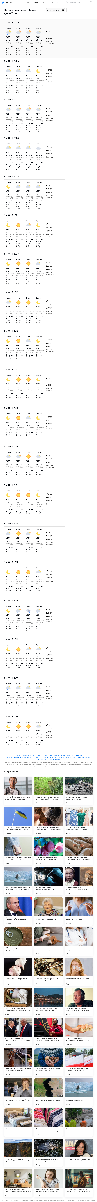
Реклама (16, 1200)
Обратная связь (70, 1200)
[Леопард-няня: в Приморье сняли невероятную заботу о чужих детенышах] (48, 791)
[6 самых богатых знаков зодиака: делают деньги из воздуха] (18, 791)
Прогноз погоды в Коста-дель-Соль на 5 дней (66, 756)
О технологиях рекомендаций (56, 1200)
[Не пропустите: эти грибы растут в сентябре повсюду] (48, 1062)
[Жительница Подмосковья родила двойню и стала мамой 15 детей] (18, 1002)
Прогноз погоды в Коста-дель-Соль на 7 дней (23, 757)
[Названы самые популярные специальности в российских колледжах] (79, 941)
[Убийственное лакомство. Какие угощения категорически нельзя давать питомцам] (48, 821)
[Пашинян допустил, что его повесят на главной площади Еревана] (18, 911)
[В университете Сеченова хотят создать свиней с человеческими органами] (79, 851)
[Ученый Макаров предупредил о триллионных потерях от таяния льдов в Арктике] (18, 881)
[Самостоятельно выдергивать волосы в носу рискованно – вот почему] (79, 972)
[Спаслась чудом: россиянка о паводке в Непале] (79, 1122)
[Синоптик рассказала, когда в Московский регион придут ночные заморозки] (48, 1153)
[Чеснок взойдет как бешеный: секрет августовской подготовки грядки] (18, 972)
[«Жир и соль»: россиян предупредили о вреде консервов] (18, 941)
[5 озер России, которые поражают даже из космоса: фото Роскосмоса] (48, 1092)
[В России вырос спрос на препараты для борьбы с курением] (79, 911)
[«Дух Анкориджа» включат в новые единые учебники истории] (18, 1032)
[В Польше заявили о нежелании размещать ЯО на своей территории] (79, 1062)
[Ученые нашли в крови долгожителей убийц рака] (48, 881)
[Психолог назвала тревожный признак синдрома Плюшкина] (48, 972)
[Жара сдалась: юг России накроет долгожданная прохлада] (18, 1062)
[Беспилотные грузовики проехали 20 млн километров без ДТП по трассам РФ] (18, 1153)
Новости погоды (84, 757)
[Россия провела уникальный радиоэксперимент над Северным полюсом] (79, 1092)
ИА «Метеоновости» (89, 1200)
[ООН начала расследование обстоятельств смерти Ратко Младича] (79, 1002)
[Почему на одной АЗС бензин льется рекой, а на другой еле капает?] (79, 1183)
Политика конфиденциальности (38, 1200)
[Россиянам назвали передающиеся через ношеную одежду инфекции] (48, 1122)
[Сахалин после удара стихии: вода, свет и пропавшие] (48, 1002)
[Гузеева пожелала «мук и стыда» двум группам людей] (79, 1153)
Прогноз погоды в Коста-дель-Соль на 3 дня (31, 756)
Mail (3, 1200)
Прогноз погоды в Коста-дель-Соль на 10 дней (59, 757)
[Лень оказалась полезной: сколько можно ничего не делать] (48, 941)
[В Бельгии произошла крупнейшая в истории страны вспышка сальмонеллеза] (79, 1032)
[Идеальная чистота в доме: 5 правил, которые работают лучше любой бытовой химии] (18, 1183)
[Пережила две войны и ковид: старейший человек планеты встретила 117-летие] (48, 911)
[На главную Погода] (8, 2)
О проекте (25, 1200)
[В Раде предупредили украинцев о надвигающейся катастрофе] (18, 821)
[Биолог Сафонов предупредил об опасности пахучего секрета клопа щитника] (48, 1183)
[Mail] (3, 2)
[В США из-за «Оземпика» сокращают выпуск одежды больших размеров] (79, 821)
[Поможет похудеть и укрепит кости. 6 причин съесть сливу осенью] (48, 851)
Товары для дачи (55, 759)
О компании (9, 1200)
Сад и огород (41, 759)
